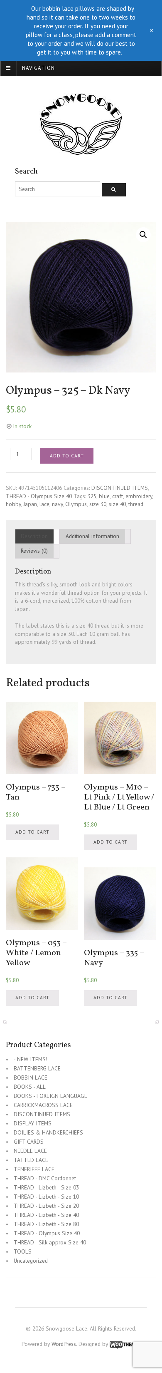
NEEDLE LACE (30, 1151)
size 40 (117, 504)
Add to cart (67, 455)
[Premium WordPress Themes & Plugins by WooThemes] (125, 1344)
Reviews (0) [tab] (34, 550)
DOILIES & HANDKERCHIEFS (48, 1132)
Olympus (76, 504)
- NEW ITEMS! (30, 1059)
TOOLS (23, 1251)
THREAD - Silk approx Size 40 (50, 1242)
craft (117, 496)
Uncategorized (31, 1260)
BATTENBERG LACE (37, 1068)
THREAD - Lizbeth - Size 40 (46, 1215)
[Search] (114, 189)
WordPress (64, 1344)
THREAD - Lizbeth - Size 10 (46, 1196)
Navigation (38, 68)
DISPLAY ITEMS (33, 1123)
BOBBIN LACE (30, 1077)
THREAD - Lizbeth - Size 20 (46, 1205)
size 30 (97, 504)
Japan (30, 504)
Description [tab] (34, 536)
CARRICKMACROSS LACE (43, 1105)
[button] (143, 234)
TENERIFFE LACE (34, 1169)
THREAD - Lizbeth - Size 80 (46, 1224)
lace (44, 504)
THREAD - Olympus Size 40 (39, 496)
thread (135, 504)
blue (104, 496)
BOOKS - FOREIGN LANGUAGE (50, 1096)
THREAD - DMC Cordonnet (45, 1178)
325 (92, 496)
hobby (13, 504)
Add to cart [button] (32, 832)
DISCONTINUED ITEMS (119, 488)
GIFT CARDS (29, 1141)
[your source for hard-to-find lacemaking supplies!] (81, 150)
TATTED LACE (31, 1160)
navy (57, 504)
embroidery (138, 496)
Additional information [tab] (92, 536)
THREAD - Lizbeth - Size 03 (46, 1187)
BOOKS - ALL (30, 1086)
